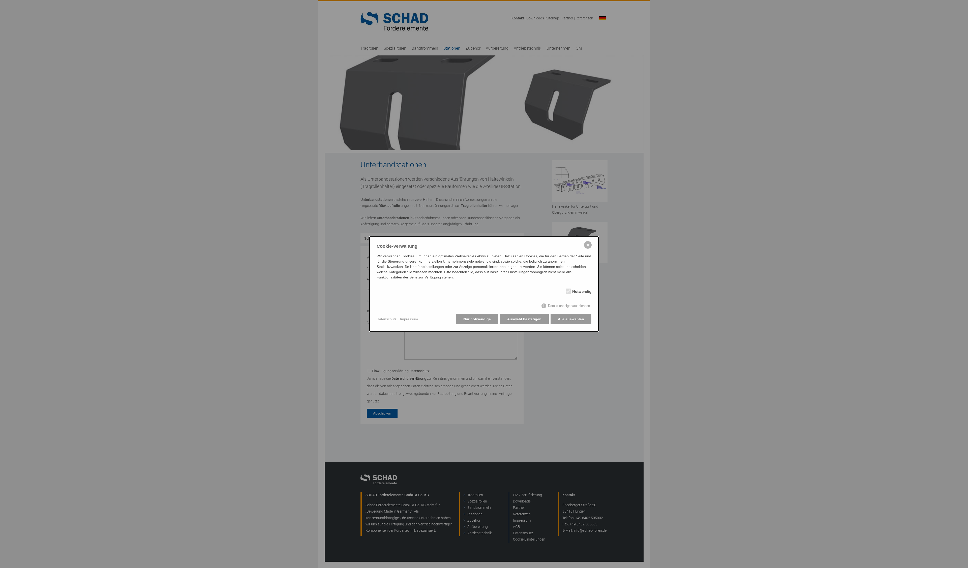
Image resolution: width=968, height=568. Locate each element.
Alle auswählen (571, 319)
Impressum (409, 319)
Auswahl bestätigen (524, 319)
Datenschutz (387, 319)
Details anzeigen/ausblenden (569, 306)
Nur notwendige (477, 319)
